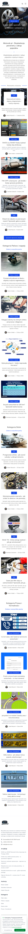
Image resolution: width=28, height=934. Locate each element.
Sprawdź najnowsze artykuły (14, 237)
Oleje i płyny (14, 139)
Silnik (14, 95)
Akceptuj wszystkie (20, 930)
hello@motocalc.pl (7, 844)
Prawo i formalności (14, 633)
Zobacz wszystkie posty (14, 249)
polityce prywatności (16, 927)
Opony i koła (14, 21)
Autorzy (4, 881)
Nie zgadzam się (8, 930)
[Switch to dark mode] (22, 3)
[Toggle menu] (25, 3)
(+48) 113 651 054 (7, 842)
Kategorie (4, 894)
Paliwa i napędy (14, 177)
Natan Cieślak (4, 884)
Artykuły (4, 849)
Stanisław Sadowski (6, 887)
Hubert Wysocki (5, 890)
